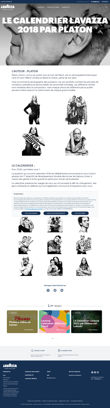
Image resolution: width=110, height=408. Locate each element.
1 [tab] (52, 338)
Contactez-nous (51, 377)
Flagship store (66, 350)
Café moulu (6, 379)
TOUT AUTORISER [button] (31, 213)
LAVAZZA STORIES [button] (53, 7)
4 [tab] (57, 338)
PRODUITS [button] (41, 7)
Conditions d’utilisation (75, 375)
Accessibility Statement (76, 400)
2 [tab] (54, 338)
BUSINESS (105, 1)
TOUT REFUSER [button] (80, 213)
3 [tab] (56, 338)
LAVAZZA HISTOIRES (32, 371)
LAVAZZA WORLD (6, 1)
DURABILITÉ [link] (66, 7)
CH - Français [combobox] (96, 379)
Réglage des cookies (64, 400)
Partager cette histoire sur (55, 285)
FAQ (48, 375)
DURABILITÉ (29, 375)
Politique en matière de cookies (49, 400)
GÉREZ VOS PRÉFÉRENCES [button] (56, 213)
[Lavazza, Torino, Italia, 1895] (8, 7)
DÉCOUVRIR (28, 329)
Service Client (39, 350)
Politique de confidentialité (34, 400)
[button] (106, 7)
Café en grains (6, 377)
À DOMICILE (95, 1)
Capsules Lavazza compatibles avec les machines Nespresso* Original (10, 383)
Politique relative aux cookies (34, 209)
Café (4, 375)
